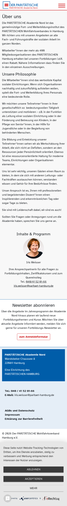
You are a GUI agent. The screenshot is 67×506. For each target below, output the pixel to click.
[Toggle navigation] (61, 6)
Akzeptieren (33, 478)
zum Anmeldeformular (33, 336)
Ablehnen (33, 469)
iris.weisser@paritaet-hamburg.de (33, 286)
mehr (33, 488)
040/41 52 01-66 (36, 281)
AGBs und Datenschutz (19, 410)
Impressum (12, 414)
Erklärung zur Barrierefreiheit (24, 419)
